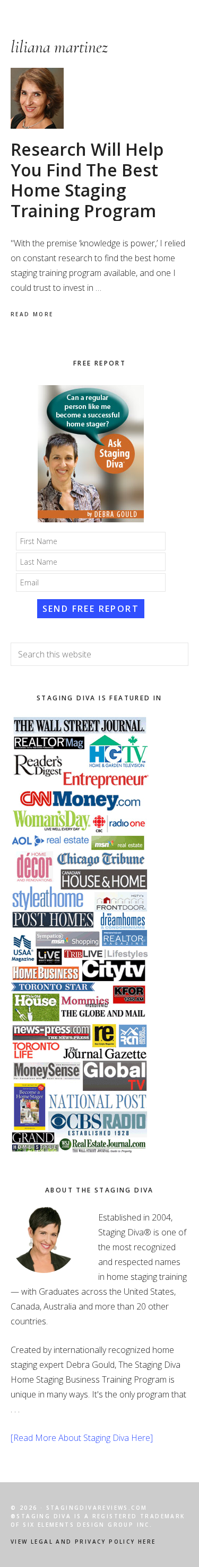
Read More (32, 314)
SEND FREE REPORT (90, 609)
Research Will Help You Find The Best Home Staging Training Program (87, 179)
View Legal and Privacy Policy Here (83, 1541)
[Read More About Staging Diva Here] (82, 1438)
